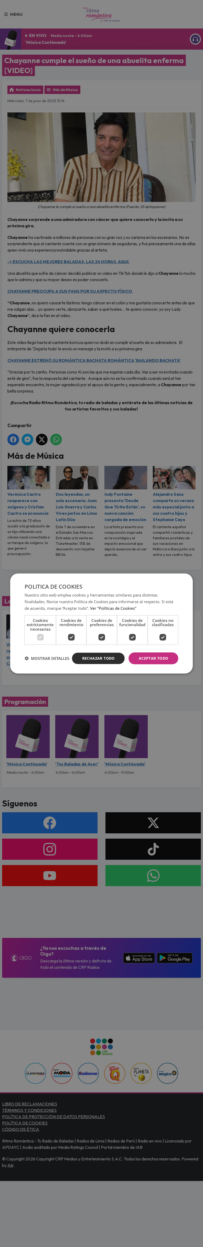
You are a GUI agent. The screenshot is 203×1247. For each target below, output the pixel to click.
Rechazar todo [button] (98, 658)
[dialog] (101, 624)
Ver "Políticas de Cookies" (113, 608)
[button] (47, 658)
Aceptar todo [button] (153, 658)
